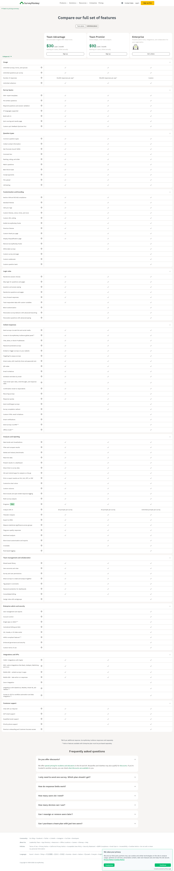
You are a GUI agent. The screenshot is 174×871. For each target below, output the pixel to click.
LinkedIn (52, 838)
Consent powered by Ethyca (161, 869)
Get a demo (151, 54)
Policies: (22, 846)
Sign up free (147, 3)
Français (94, 854)
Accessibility (124, 846)
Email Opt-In (114, 846)
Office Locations (65, 842)
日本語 (62, 854)
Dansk (75, 854)
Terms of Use (33, 846)
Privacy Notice (109, 860)
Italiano (80, 854)
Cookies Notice (119, 860)
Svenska (68, 854)
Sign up (65, 54)
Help (86, 842)
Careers (74, 842)
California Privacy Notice (58, 846)
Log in (137, 3)
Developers (75, 838)
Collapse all (6, 56)
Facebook (39, 838)
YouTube (67, 838)
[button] (87, 62)
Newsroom (55, 842)
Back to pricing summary (11, 8)
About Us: (23, 842)
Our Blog (32, 838)
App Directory (46, 842)
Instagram (60, 838)
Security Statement (89, 846)
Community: (24, 838)
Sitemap (81, 842)
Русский (87, 854)
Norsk (37, 854)
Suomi (31, 854)
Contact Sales (129, 3)
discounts (123, 766)
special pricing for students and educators (60, 766)
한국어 (56, 854)
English (100, 854)
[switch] (76, 25)
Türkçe (42, 854)
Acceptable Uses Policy (74, 846)
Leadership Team (34, 842)
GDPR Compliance (102, 846)
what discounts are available (78, 768)
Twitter (46, 838)
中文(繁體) (49, 854)
